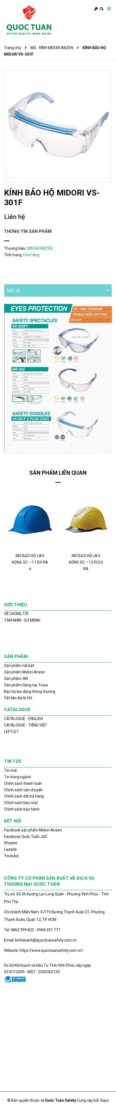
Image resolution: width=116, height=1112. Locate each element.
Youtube (11, 856)
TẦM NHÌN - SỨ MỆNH (22, 620)
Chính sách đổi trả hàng (24, 796)
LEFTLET (11, 731)
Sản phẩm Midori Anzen (24, 672)
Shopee (10, 843)
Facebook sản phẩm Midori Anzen (33, 830)
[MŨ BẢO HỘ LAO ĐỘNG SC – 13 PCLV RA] (86, 520)
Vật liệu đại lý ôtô (18, 698)
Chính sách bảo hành (21, 809)
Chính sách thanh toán (23, 783)
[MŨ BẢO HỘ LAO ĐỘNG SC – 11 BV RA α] (30, 520)
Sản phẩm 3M (16, 678)
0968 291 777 (48, 930)
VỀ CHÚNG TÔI (16, 614)
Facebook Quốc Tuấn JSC (25, 836)
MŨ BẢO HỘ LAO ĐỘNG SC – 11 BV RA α (30, 562)
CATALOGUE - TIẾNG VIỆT (25, 725)
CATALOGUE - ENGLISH (23, 718)
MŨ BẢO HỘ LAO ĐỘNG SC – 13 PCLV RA (86, 562)
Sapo (104, 1100)
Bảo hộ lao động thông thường (29, 691)
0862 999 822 (23, 930)
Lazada (10, 849)
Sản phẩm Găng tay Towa (26, 685)
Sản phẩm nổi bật (19, 665)
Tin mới (10, 770)
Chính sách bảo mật (21, 803)
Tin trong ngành (17, 777)
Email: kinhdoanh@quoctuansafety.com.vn (40, 940)
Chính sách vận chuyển (23, 790)
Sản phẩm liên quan (58, 473)
